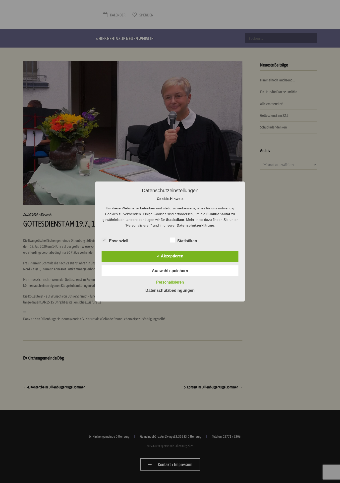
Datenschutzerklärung (195, 225)
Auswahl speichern (170, 271)
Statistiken (187, 241)
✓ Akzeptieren (170, 256)
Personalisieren (170, 282)
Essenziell (118, 241)
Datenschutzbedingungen (170, 290)
